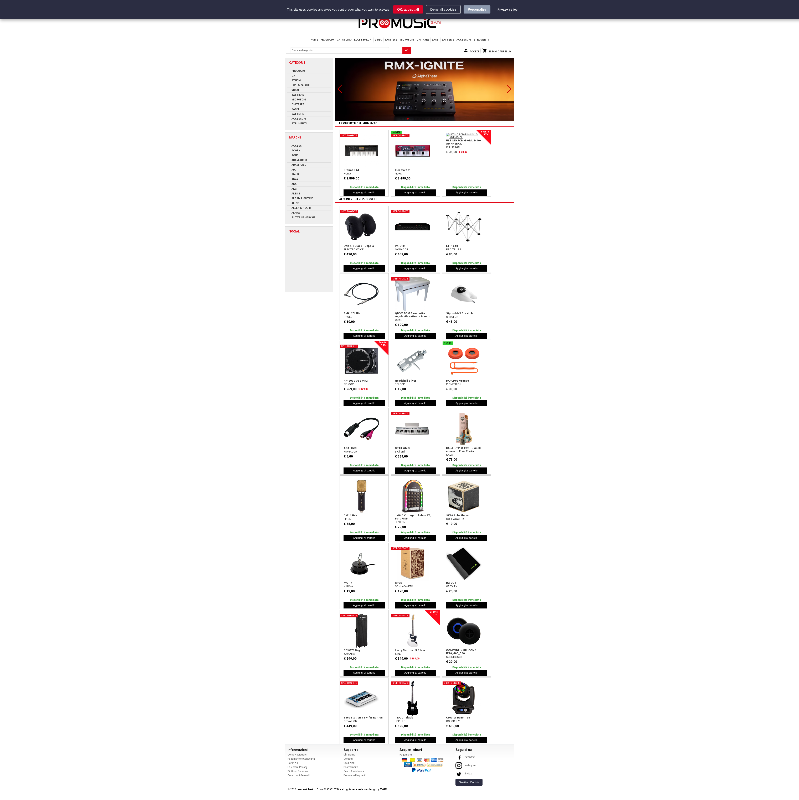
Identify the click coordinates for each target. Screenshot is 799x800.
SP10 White (402, 448)
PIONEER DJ (453, 384)
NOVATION (350, 721)
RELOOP (349, 384)
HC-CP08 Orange (457, 380)
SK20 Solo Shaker (458, 515)
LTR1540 (452, 245)
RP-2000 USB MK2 (356, 380)
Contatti (348, 758)
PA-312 (400, 245)
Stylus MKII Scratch (459, 313)
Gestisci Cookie (469, 782)
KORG (347, 173)
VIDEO (378, 39)
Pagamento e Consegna (301, 758)
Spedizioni (349, 763)
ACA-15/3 (350, 448)
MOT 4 (348, 582)
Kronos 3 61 (351, 170)
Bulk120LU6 (352, 313)
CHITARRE (423, 39)
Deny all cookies (443, 9)
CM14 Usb (350, 515)
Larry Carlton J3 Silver (410, 650)
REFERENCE (453, 147)
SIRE (398, 653)
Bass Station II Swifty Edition (363, 717)
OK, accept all (408, 9)
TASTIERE (391, 39)
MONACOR (401, 249)
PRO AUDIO (327, 39)
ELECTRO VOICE (354, 249)
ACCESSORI (464, 39)
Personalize (477, 9)
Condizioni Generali (299, 775)
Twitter (469, 773)
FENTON (400, 522)
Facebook (470, 756)
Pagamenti (406, 754)
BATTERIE (448, 39)
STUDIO (347, 39)
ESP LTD (400, 721)
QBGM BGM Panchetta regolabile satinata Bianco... (414, 315)
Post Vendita (351, 767)
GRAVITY (451, 586)
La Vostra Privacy (297, 767)
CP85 (398, 582)
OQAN (398, 319)
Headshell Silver (405, 380)
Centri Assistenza (354, 771)
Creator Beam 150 (458, 717)
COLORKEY (453, 721)
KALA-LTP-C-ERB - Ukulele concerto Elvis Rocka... (463, 449)
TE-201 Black (404, 717)
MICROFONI (407, 39)
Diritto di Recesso (298, 771)
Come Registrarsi (297, 754)
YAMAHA (349, 653)
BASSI (435, 39)
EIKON (347, 519)
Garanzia (293, 763)
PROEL (348, 316)
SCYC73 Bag (352, 650)
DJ (338, 39)
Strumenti (481, 39)
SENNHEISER (454, 656)
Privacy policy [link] (507, 9)
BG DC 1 (451, 582)
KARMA (348, 586)
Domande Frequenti (355, 775)
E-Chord (400, 451)
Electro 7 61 (403, 170)
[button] (340, 89)
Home (314, 39)
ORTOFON (452, 316)
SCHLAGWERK (455, 519)
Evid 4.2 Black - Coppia (359, 245)
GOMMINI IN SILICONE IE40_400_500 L (461, 652)
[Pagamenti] (424, 765)
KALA (449, 454)
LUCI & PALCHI (363, 39)
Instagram (470, 765)
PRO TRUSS (453, 249)
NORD (398, 173)
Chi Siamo (349, 754)
